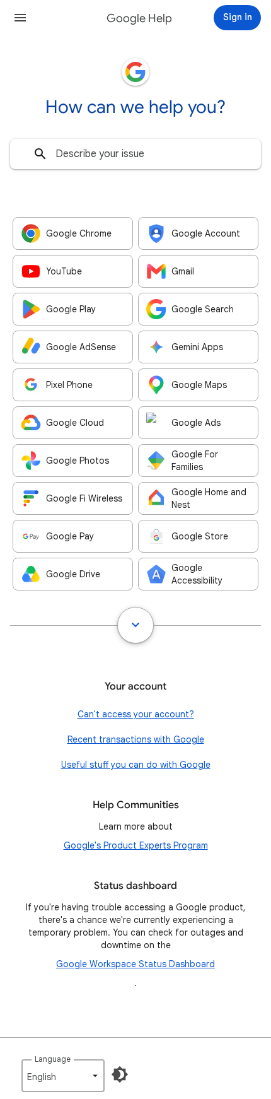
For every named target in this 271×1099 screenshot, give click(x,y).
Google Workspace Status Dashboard (135, 964)
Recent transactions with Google (135, 739)
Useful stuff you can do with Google (135, 764)
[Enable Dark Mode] (120, 1074)
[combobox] (135, 154)
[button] (20, 18)
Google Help (139, 18)
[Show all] (135, 625)
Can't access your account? (136, 714)
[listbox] (63, 1075)
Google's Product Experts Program (136, 845)
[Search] (40, 154)
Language (53, 1059)
